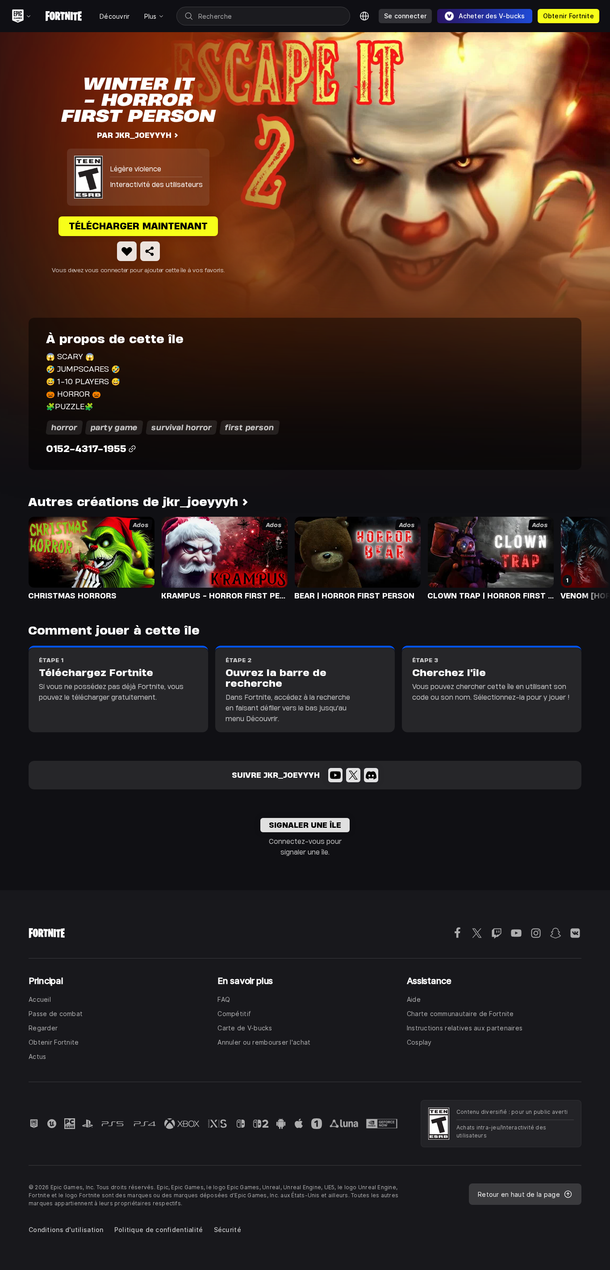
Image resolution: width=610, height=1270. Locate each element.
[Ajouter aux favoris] (127, 251)
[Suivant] (586, 558)
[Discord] (371, 775)
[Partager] (150, 251)
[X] (353, 775)
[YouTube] (335, 775)
